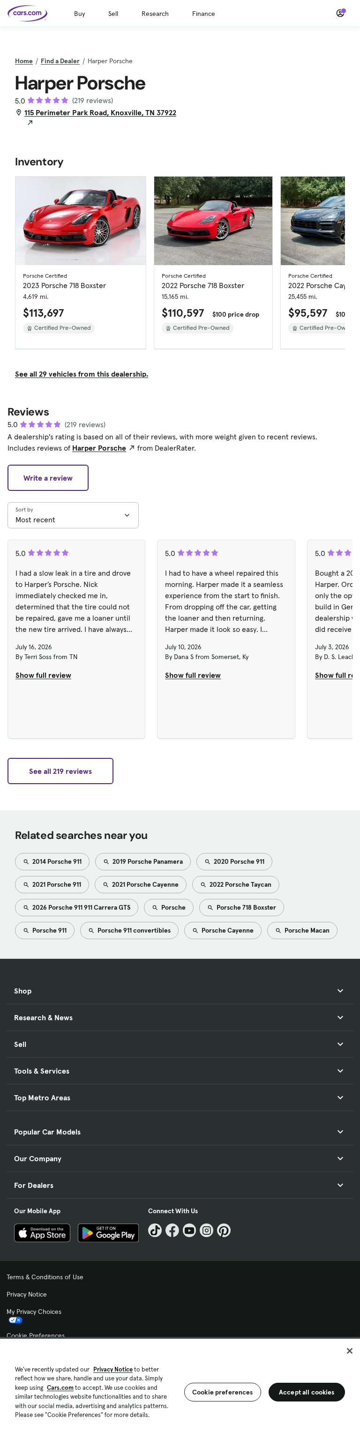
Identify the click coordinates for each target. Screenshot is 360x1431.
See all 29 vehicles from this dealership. (81, 373)
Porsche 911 (49, 930)
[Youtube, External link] (189, 1230)
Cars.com (60, 1388)
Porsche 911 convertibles (133, 930)
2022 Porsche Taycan (239, 884)
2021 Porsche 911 (56, 884)
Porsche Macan (306, 930)
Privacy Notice (27, 1294)
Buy (79, 13)
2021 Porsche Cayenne (145, 884)
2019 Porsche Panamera (147, 861)
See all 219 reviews (60, 771)
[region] (180, 1384)
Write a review (48, 477)
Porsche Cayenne (227, 930)
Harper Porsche (99, 447)
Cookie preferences (222, 1392)
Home (24, 61)
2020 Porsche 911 (238, 861)
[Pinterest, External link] (224, 1230)
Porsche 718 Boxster (245, 907)
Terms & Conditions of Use (45, 1277)
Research (155, 13)
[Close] (349, 1351)
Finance (203, 13)
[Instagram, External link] (206, 1230)
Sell (113, 13)
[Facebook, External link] (172, 1230)
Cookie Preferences (36, 1335)
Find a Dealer (60, 61)
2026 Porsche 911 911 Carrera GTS (80, 907)
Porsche (173, 907)
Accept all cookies (307, 1392)
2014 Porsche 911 (56, 861)
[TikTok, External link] (155, 1230)
